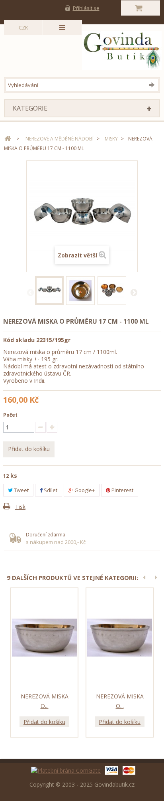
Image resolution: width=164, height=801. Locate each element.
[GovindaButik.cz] (84, 50)
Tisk (20, 506)
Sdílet (50, 490)
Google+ (84, 490)
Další (134, 292)
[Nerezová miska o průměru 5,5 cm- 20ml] (119, 638)
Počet (10, 414)
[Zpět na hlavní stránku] (7, 139)
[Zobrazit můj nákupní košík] (140, 8)
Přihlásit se (86, 8)
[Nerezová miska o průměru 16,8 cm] (49, 291)
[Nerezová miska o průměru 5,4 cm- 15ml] (44, 638)
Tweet (21, 490)
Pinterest (121, 490)
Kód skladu (19, 340)
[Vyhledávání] (153, 85)
